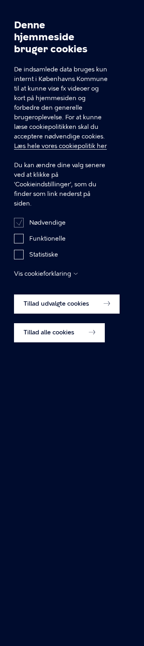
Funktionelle (47, 238)
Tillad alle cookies (50, 332)
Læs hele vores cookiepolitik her (60, 146)
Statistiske (43, 254)
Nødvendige (47, 222)
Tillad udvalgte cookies (57, 303)
